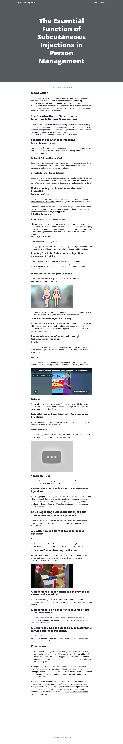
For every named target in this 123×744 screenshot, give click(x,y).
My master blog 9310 (26, 3)
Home (95, 2)
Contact (103, 2)
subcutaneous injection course (43, 202)
